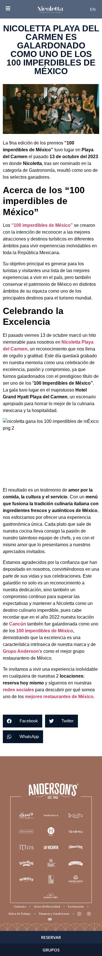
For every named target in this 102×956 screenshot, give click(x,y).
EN (92, 9)
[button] (22, 721)
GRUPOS (51, 950)
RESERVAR (51, 937)
